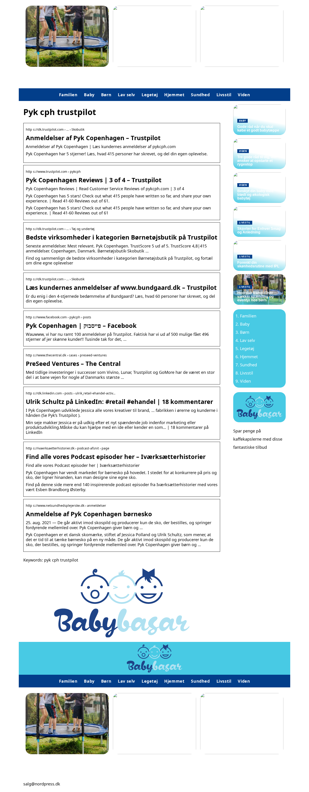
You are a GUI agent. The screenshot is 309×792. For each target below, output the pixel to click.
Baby (89, 94)
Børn (106, 94)
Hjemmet (174, 94)
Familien (68, 94)
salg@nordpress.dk (41, 784)
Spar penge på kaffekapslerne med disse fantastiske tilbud (257, 439)
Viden (244, 94)
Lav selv (126, 94)
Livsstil (223, 94)
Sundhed (200, 94)
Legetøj (150, 94)
